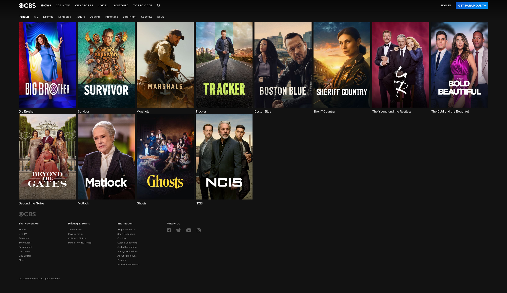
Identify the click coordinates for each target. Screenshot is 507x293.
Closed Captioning (127, 243)
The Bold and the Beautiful (450, 111)
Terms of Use (75, 230)
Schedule (120, 5)
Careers (121, 260)
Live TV (23, 234)
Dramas (48, 16)
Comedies (64, 16)
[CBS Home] (27, 214)
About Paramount (126, 256)
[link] (472, 5)
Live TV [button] (103, 5)
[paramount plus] (27, 5)
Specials (146, 16)
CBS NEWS (63, 5)
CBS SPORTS (84, 5)
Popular (24, 16)
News (160, 16)
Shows (45, 5)
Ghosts (141, 203)
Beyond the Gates (31, 203)
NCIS (199, 203)
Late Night (129, 16)
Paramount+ (25, 247)
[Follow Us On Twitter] (178, 230)
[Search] (159, 5)
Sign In (445, 5)
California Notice (77, 238)
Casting (121, 238)
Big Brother (26, 111)
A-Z (36, 16)
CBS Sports (25, 256)
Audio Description (127, 247)
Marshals (143, 111)
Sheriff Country (324, 111)
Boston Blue (262, 111)
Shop (21, 260)
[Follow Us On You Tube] (188, 230)
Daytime (95, 16)
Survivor (83, 111)
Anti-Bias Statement (128, 264)
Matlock (83, 203)
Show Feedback (126, 234)
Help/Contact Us (126, 230)
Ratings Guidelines (127, 251)
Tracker (201, 111)
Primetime (111, 16)
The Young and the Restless (391, 111)
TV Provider (142, 5)
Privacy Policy (75, 234)
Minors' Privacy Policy (79, 243)
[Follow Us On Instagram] (199, 230)
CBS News (24, 251)
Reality (80, 16)
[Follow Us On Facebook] (169, 230)
